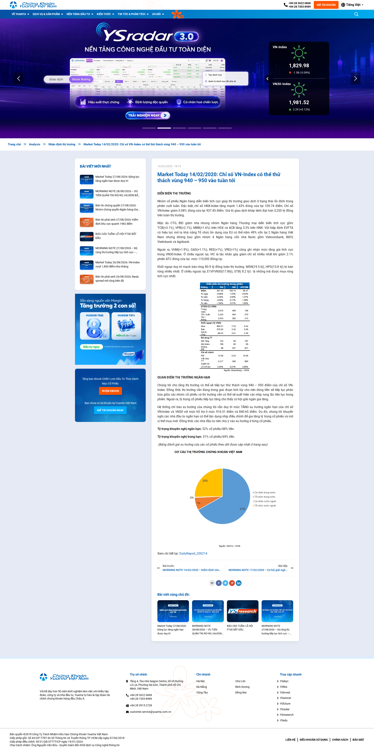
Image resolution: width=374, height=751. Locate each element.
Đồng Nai (240, 692)
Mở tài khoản (326, 4)
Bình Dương (242, 686)
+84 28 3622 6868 (300, 3)
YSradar (285, 709)
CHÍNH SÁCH (340, 739)
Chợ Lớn (240, 681)
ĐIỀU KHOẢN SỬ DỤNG (314, 739)
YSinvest (285, 692)
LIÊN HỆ (290, 739)
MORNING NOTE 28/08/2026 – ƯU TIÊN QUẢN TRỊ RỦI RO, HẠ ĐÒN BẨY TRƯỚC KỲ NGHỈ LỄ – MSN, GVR (117, 193)
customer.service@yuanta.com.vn (150, 711)
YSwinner (285, 698)
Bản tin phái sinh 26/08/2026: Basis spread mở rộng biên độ (117, 278)
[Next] (355, 78)
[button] (352, 5)
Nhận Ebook (110, 390)
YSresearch (287, 714)
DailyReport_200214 (193, 553)
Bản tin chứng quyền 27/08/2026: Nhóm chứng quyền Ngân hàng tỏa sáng (116, 208)
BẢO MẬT (358, 739)
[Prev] (18, 78)
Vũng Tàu (202, 692)
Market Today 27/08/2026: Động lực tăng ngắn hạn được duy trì (117, 178)
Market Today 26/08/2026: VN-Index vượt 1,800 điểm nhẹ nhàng (117, 264)
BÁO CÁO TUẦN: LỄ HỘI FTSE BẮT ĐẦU (115, 236)
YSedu (284, 720)
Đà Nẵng (201, 686)
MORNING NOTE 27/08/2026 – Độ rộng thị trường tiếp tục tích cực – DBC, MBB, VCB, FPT (116, 250)
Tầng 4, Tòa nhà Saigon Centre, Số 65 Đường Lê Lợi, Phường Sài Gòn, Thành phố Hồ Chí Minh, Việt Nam (156, 685)
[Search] (356, 14)
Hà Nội (200, 681)
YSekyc (284, 681)
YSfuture (285, 703)
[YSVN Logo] (33, 4)
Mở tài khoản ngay (110, 410)
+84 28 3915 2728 (141, 705)
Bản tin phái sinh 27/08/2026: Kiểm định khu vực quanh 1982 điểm (116, 221)
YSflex (283, 686)
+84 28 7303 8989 (300, 6)
